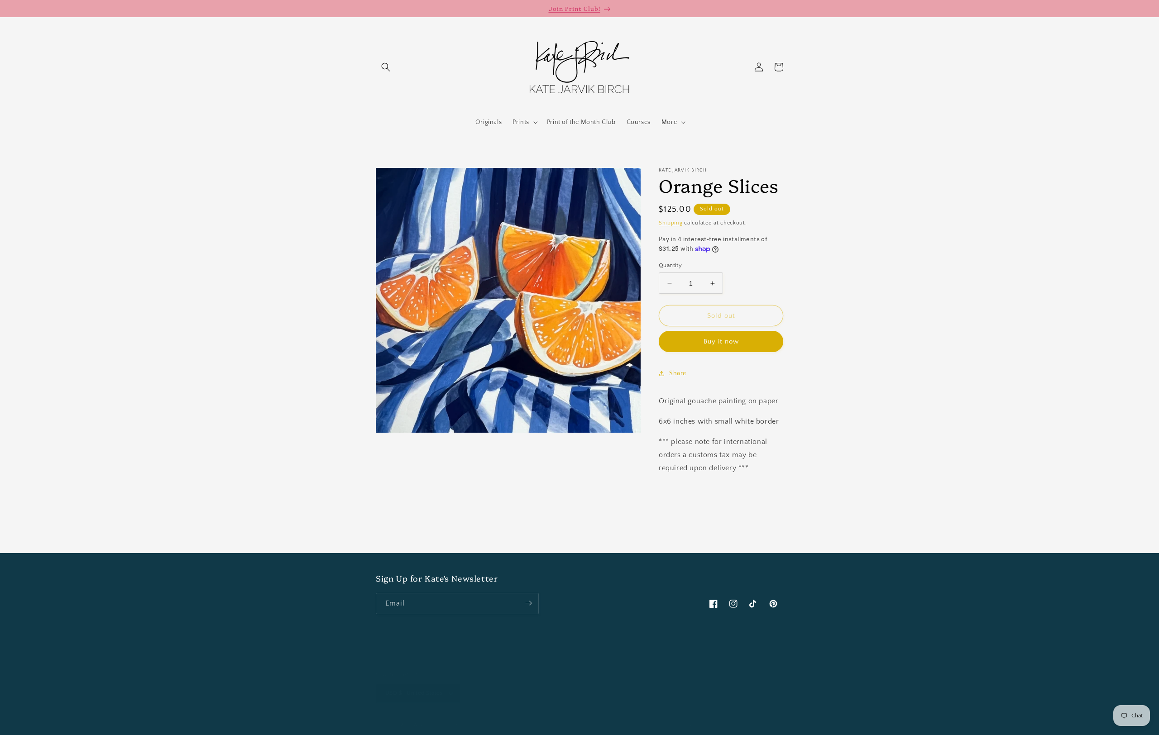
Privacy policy (566, 724)
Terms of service (613, 724)
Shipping (671, 223)
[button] (386, 67)
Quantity (670, 265)
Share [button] (677, 373)
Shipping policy (661, 724)
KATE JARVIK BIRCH (422, 725)
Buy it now (721, 341)
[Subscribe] (528, 603)
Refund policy (524, 724)
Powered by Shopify (473, 725)
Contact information (712, 724)
